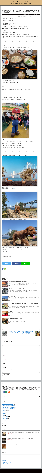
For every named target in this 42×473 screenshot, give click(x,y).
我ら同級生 (10, 311)
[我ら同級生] (5, 313)
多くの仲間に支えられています (15, 318)
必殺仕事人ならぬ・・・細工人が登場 (16, 288)
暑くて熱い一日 (11, 296)
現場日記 (4, 410)
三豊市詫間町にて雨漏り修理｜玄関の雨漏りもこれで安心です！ (18, 444)
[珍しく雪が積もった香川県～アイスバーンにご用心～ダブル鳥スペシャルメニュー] (5, 306)
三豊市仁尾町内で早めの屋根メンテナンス (17, 281)
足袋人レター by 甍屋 (20, 2)
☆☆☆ (14, 188)
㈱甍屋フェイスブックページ (8, 462)
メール (4, 359)
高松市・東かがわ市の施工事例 (8, 405)
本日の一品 (37, 14)
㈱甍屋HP (4, 460)
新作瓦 (3, 413)
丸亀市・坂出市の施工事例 (7, 404)
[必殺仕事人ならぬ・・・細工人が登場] (5, 291)
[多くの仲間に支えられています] (5, 321)
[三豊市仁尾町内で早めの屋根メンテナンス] (5, 284)
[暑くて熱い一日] (5, 298)
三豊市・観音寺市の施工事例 (8, 408)
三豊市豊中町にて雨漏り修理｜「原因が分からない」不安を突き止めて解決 (20, 438)
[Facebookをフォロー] (3, 269)
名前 (3, 355)
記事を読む (10, 285)
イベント (29, 14)
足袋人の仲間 (33, 14)
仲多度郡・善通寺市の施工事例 (8, 407)
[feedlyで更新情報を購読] (5, 269)
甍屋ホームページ (5, 463)
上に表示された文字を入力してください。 (10, 369)
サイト (3, 363)
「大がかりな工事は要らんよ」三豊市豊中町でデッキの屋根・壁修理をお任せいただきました (23, 432)
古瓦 (3, 415)
